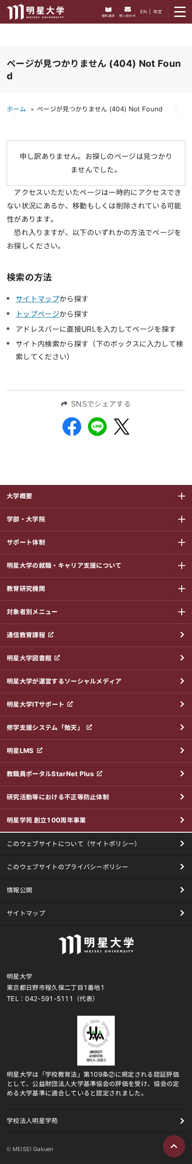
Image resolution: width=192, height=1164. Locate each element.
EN (143, 11)
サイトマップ (37, 298)
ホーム (16, 109)
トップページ (37, 313)
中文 (158, 11)
